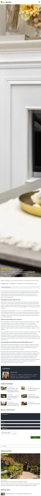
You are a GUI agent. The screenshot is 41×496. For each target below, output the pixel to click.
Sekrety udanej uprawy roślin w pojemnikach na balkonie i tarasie (19, 493)
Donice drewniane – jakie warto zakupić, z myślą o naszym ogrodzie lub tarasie (13, 390)
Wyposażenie (4, 268)
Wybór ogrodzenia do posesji (34, 403)
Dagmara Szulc (5, 283)
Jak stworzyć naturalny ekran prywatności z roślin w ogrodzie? (14, 481)
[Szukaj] (2, 446)
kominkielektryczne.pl (19, 310)
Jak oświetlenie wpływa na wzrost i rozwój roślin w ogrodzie (13, 398)
